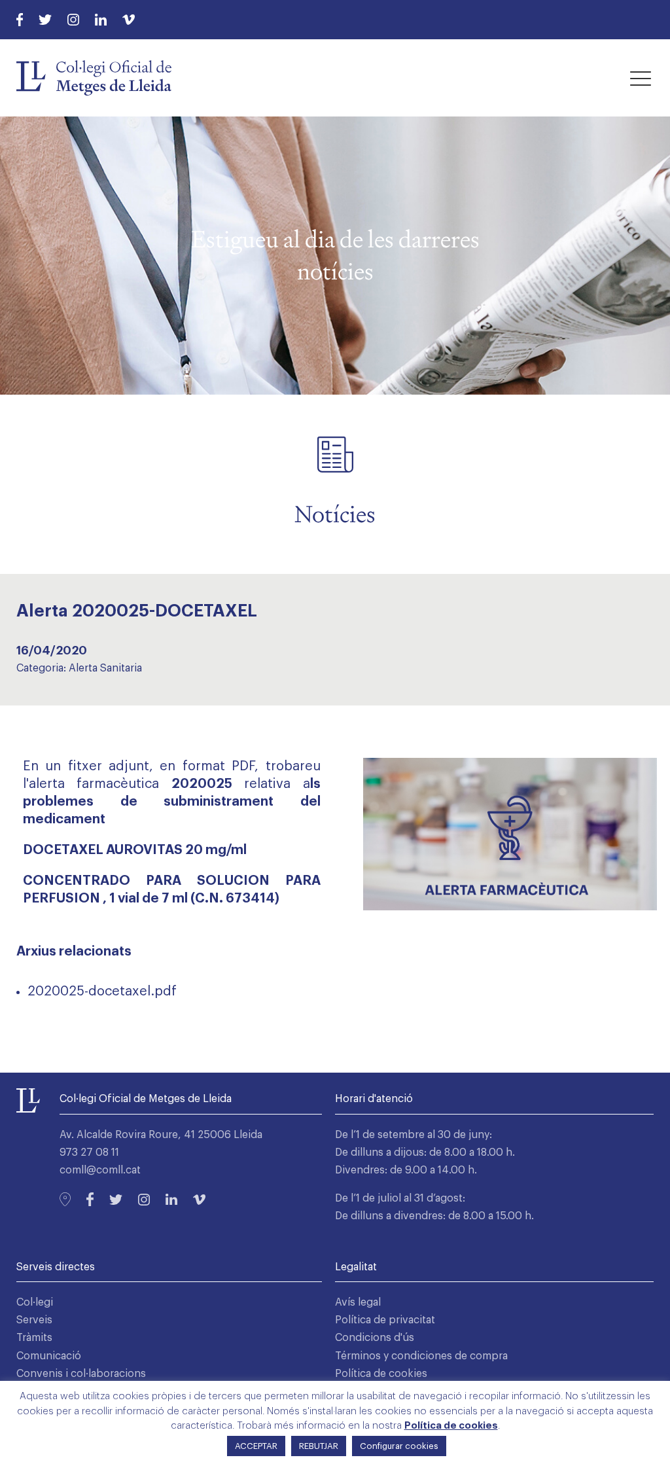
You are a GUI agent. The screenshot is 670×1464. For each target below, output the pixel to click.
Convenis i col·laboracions (81, 1373)
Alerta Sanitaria (105, 668)
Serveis (34, 1320)
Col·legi (34, 1302)
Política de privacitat (385, 1320)
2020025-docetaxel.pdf (102, 991)
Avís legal (358, 1302)
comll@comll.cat (100, 1170)
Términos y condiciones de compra (421, 1356)
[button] (640, 78)
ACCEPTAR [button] (256, 1446)
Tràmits (34, 1337)
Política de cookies (381, 1373)
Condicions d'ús (374, 1337)
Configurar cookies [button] (399, 1446)
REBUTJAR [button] (318, 1446)
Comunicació (48, 1356)
